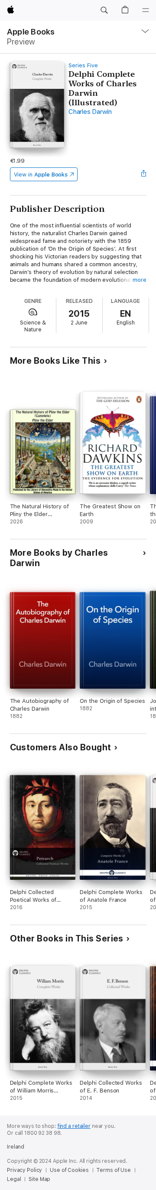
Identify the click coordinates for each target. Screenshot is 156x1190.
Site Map (39, 1179)
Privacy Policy (24, 1170)
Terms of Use (113, 1170)
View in (41, 174)
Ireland (15, 1147)
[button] (104, 10)
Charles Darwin (90, 112)
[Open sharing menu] (143, 174)
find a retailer (74, 1126)
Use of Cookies (69, 1170)
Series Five (83, 65)
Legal (14, 1179)
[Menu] (145, 10)
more (139, 280)
